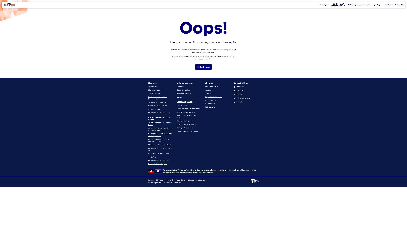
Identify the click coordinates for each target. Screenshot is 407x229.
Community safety (185, 102)
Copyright (170, 180)
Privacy (151, 180)
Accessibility (181, 180)
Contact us (200, 180)
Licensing (152, 83)
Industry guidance (185, 83)
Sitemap (191, 180)
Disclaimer (160, 180)
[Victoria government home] (255, 181)
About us (209, 83)
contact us (207, 59)
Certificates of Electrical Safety (159, 118)
